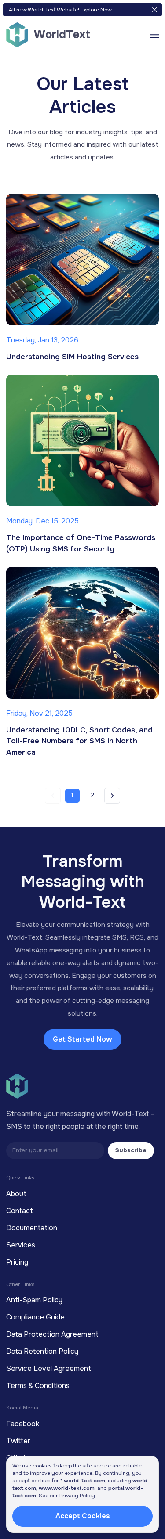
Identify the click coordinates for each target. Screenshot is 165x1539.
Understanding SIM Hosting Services (72, 356)
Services (20, 1245)
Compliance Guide (35, 1317)
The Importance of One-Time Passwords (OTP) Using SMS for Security (80, 543)
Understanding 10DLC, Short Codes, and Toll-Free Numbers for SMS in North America (79, 741)
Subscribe (131, 1150)
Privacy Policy (77, 1495)
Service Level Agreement (48, 1368)
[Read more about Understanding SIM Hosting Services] (82, 259)
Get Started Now (82, 1039)
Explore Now (96, 9)
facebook (22, 1423)
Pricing (17, 1262)
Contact (19, 1210)
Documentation (31, 1228)
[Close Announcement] (154, 10)
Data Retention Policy (42, 1351)
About (16, 1193)
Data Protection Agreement (52, 1334)
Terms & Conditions (38, 1385)
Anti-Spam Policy (34, 1300)
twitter (18, 1440)
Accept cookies (82, 1516)
